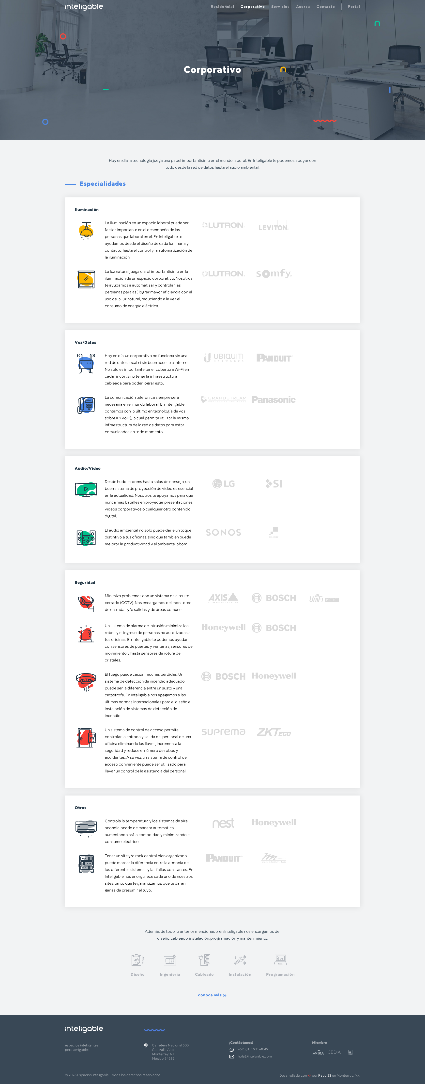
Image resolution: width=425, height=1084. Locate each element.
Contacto (326, 7)
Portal (354, 7)
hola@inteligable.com (255, 1056)
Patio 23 (324, 1075)
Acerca (303, 7)
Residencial (222, 7)
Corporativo (253, 7)
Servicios (280, 7)
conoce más (210, 995)
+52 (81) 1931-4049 (253, 1049)
